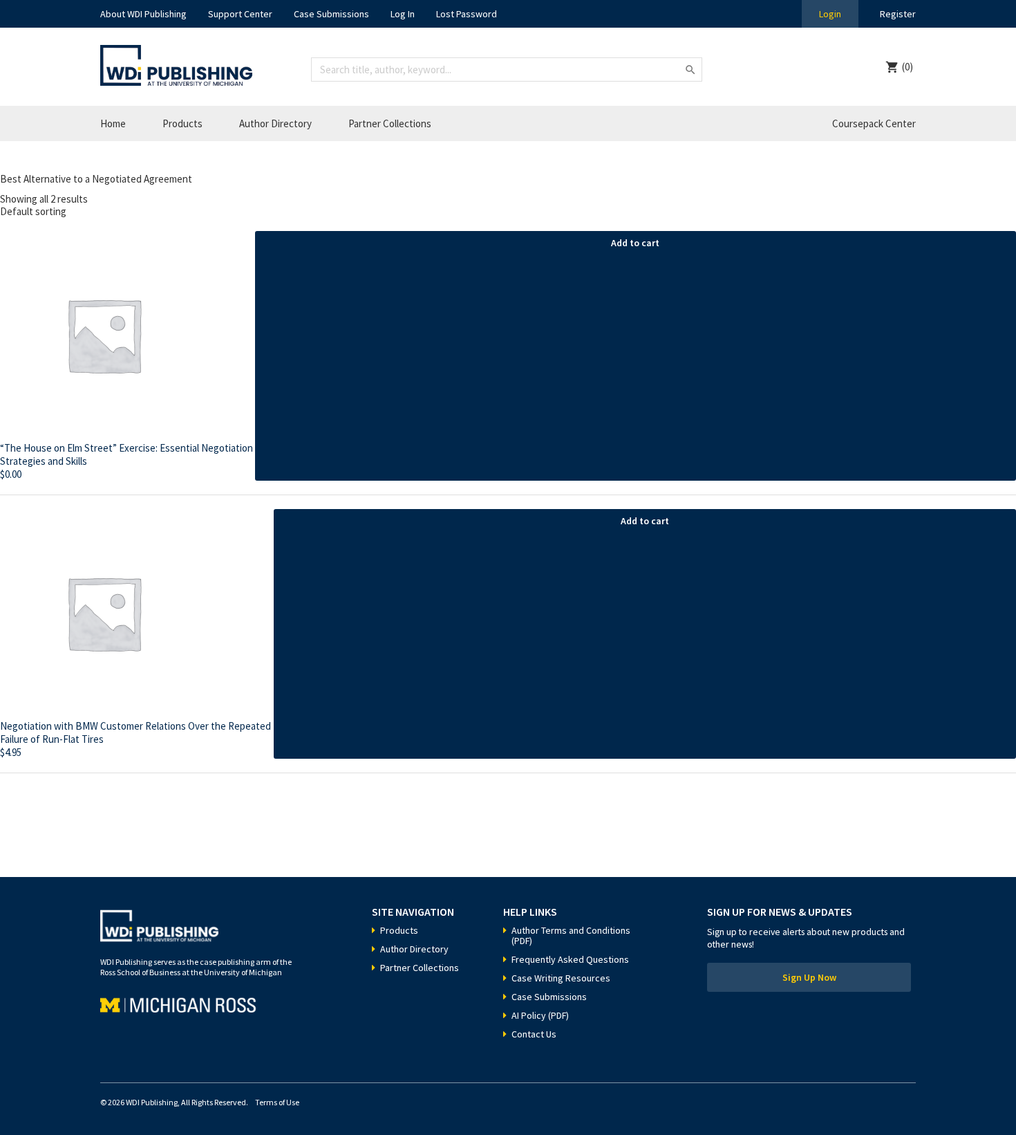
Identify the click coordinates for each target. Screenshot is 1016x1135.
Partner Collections (389, 123)
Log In (403, 14)
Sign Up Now (809, 977)
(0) (907, 66)
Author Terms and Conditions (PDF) (570, 935)
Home (113, 123)
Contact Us (533, 1034)
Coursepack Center (874, 123)
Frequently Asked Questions (570, 959)
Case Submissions (331, 14)
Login (830, 14)
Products (182, 123)
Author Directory (275, 123)
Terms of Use (277, 1102)
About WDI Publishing (143, 14)
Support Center (240, 14)
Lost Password (466, 14)
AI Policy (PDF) (540, 1015)
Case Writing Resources (560, 978)
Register (898, 14)
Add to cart (635, 243)
